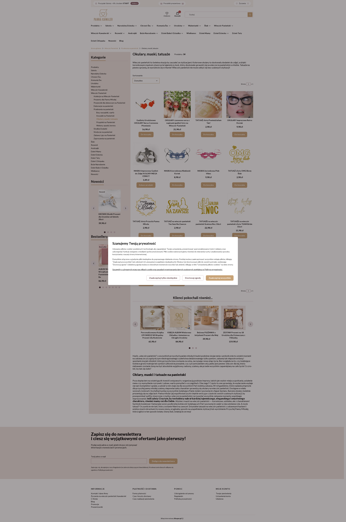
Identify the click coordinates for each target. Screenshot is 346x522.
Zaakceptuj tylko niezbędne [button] (163, 278)
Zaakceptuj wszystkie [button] (220, 278)
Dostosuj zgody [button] (193, 278)
